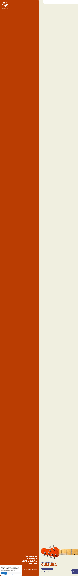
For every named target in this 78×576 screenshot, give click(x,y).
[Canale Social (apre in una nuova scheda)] (68, 1)
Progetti (54, 1)
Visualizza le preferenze (17, 572)
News (61, 1)
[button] (44, 571)
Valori (51, 1)
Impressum (17, 574)
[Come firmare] (74, 571)
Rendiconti (65, 1)
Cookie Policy (6, 574)
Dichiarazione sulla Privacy (11, 574)
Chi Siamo (47, 1)
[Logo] (5, 4)
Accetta (4, 572)
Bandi (58, 1)
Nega (10, 572)
